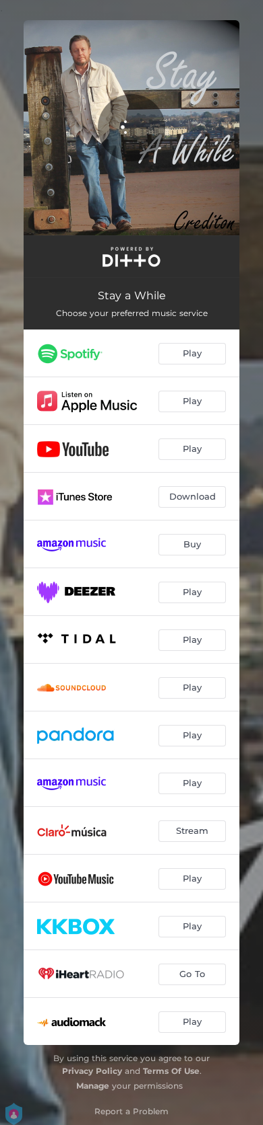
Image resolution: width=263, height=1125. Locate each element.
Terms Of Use (171, 1071)
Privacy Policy (92, 1071)
